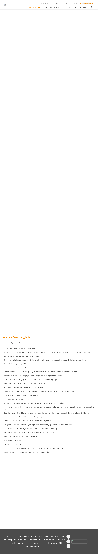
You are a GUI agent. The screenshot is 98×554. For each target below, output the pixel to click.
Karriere (58, 3)
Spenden (76, 3)
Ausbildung (22, 540)
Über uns (35, 3)
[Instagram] (68, 541)
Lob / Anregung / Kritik (54, 543)
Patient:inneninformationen (35, 546)
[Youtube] (68, 546)
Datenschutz (60, 540)
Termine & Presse (46, 3)
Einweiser (67, 3)
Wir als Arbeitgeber (58, 536)
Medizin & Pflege (35, 7)
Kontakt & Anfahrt (81, 7)
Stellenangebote (10, 540)
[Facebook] (68, 537)
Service (68, 7)
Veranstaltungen (34, 540)
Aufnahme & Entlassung (23, 536)
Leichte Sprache (48, 540)
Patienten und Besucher (53, 7)
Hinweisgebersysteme (15, 543)
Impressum (35, 543)
